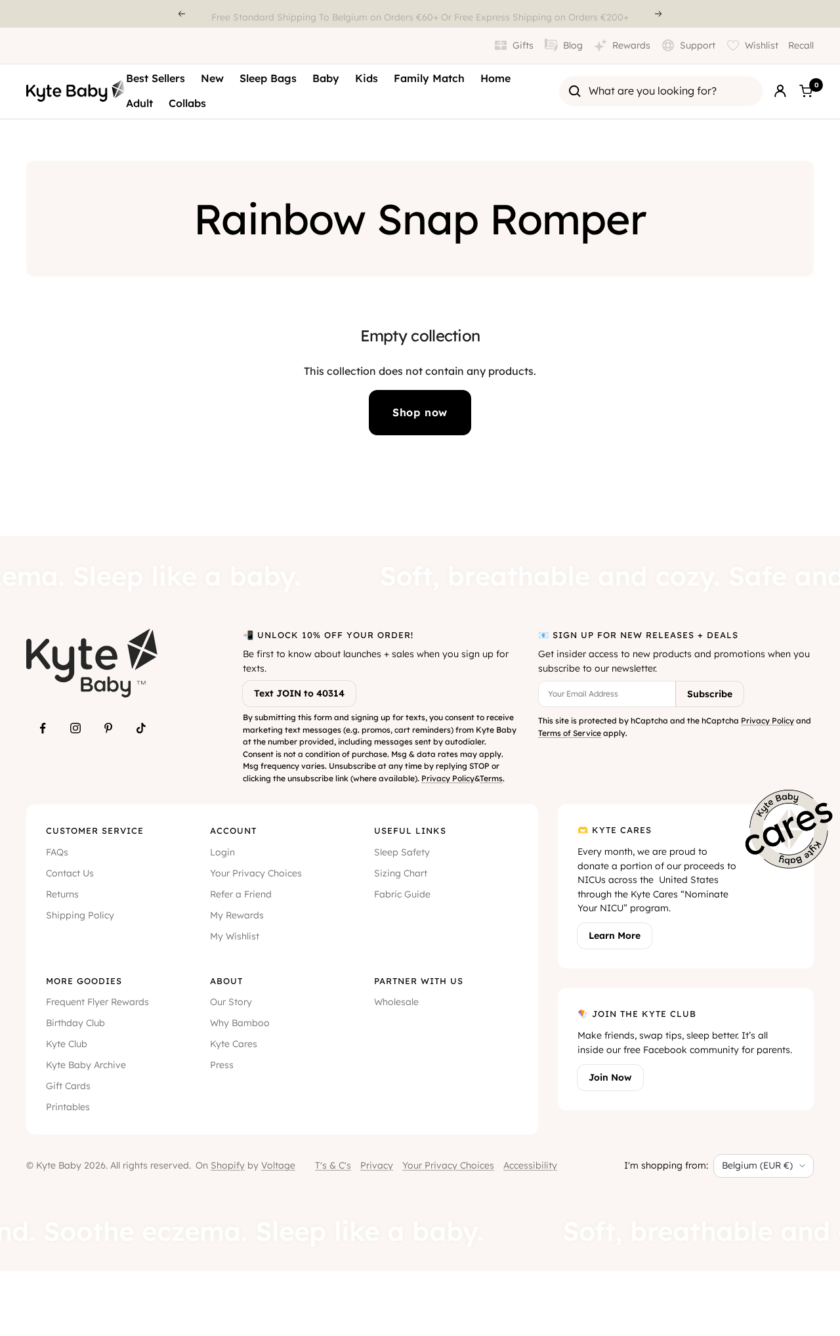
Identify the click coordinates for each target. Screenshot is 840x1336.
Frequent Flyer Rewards (97, 1002)
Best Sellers (155, 78)
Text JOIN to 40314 (299, 693)
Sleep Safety (402, 852)
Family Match (429, 78)
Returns (62, 894)
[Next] (659, 14)
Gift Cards (68, 1086)
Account (233, 830)
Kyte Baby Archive (86, 1065)
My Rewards (237, 915)
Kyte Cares (233, 1044)
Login (222, 852)
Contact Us (70, 873)
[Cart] (806, 91)
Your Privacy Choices (256, 873)
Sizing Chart (400, 873)
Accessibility (530, 1165)
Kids (366, 78)
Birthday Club (75, 1023)
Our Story (231, 1002)
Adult (139, 103)
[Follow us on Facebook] (42, 728)
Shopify (228, 1165)
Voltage (278, 1165)
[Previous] (181, 14)
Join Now (610, 1077)
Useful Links (410, 830)
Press (222, 1065)
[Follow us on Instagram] (75, 728)
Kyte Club (66, 1044)
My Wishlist (234, 936)
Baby (325, 78)
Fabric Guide (402, 894)
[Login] (780, 91)
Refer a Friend (241, 894)
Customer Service (95, 830)
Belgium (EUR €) (757, 1165)
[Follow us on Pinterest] (108, 728)
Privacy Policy (447, 778)
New (212, 78)
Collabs (187, 103)
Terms (491, 778)
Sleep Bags (268, 78)
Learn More (614, 935)
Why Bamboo (240, 1023)
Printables (68, 1107)
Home (495, 78)
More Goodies (84, 981)
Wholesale (396, 1002)
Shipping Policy (80, 915)
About (226, 981)
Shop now (420, 412)
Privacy (376, 1165)
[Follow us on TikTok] (141, 728)
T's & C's (333, 1165)
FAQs (57, 852)
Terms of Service (569, 733)
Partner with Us (418, 981)
